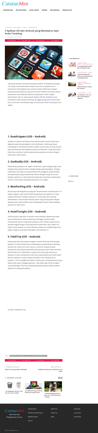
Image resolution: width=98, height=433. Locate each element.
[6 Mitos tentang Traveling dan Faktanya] (72, 84)
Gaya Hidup (34, 10)
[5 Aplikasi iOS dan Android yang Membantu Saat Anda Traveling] (33, 62)
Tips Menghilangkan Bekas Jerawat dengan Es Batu (84, 67)
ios (28, 355)
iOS (41, 97)
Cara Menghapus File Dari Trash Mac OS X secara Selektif (14, 392)
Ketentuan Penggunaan (35, 413)
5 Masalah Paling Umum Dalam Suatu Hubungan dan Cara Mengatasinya (84, 76)
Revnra (70, 181)
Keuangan (54, 10)
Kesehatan (8, 10)
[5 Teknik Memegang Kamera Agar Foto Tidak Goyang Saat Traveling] (53, 386)
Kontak (30, 421)
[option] (14, 387)
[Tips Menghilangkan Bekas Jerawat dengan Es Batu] (72, 64)
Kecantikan (21, 10)
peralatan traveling (39, 355)
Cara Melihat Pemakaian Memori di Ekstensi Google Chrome (33, 391)
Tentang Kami (32, 409)
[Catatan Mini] (15, 3)
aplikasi (22, 355)
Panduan (87, 83)
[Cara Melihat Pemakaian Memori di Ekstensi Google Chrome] (33, 385)
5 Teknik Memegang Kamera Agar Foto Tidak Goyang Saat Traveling (52, 395)
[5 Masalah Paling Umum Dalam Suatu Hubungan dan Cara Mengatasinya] (72, 74)
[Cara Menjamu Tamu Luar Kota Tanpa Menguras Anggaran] (72, 94)
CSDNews (10, 37)
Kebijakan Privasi (33, 417)
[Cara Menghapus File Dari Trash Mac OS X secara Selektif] (14, 385)
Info (25, 27)
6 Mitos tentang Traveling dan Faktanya (84, 87)
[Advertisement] (49, 19)
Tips (89, 92)
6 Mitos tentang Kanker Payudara (16, 369)
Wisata (80, 84)
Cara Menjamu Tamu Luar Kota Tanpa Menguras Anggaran (84, 96)
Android (49, 97)
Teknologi (67, 10)
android (14, 355)
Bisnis (44, 10)
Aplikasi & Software (13, 27)
